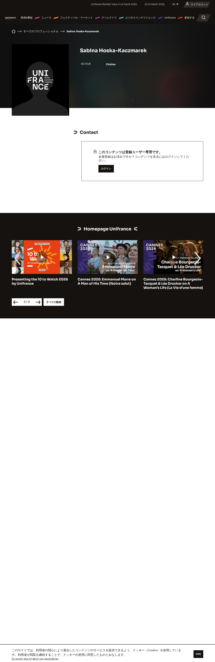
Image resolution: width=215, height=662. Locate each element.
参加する (189, 17)
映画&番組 (27, 17)
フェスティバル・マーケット (76, 17)
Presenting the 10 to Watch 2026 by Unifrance (40, 281)
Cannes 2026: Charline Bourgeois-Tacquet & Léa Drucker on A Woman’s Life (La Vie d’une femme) (173, 283)
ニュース (46, 17)
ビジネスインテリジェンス (140, 17)
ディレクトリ (109, 17)
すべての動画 (53, 302)
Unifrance (170, 17)
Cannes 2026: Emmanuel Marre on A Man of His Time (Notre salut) (107, 281)
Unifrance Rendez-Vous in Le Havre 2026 (114, 4)
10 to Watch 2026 (154, 4)
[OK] (198, 653)
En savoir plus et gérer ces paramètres (35, 658)
